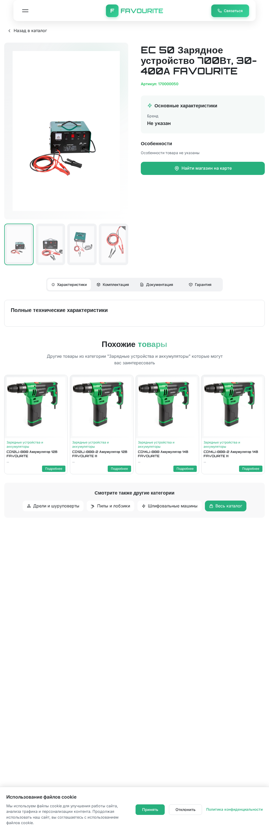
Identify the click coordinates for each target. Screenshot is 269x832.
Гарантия (203, 284)
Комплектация (116, 284)
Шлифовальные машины (173, 505)
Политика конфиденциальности (234, 809)
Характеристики (72, 284)
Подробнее (53, 469)
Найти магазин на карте (207, 168)
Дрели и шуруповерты (56, 505)
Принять (150, 809)
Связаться (233, 10)
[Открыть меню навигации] (25, 11)
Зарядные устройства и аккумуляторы (25, 444)
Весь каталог (228, 505)
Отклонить (185, 809)
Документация (159, 284)
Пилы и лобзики (113, 505)
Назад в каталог (30, 30)
